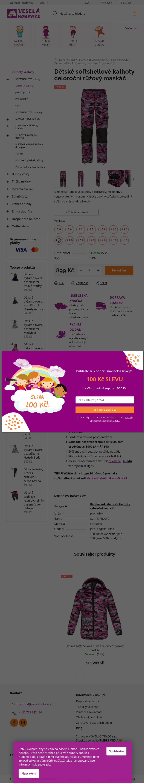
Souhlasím (116, 751)
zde (48, 764)
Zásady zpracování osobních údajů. (111, 419)
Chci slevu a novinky (105, 409)
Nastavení (29, 773)
